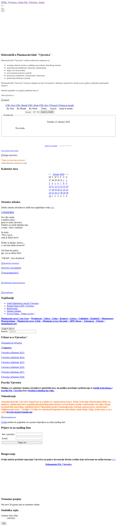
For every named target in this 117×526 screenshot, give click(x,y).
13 (58, 186)
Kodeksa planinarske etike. (41, 390)
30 (67, 193)
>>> (52, 207)
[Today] (44, 105)
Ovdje (4, 422)
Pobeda (100, 321)
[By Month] (21, 105)
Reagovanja (12, 308)
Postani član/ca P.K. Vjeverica (20, 306)
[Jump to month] (66, 105)
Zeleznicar (89, 321)
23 (67, 190)
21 (61, 190)
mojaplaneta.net (9, 323)
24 (50, 193)
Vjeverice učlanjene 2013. (13, 352)
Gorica (73, 318)
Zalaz (55, 318)
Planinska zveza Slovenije (55, 321)
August (56, 174)
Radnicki (94, 318)
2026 (62, 174)
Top (3, 523)
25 (53, 193)
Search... (5, 331)
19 (56, 190)
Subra (47, 318)
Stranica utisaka (14, 311)
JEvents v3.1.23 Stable (51, 146)
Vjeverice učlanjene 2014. (13, 357)
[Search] (53, 105)
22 (64, 190)
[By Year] (10, 105)
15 (64, 186)
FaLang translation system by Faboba (9, 150)
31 (50, 196)
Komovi (64, 318)
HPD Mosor (76, 321)
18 (53, 190)
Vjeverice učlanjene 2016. (13, 367)
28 (61, 193)
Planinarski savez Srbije (29, 321)
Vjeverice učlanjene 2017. (13, 372)
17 (50, 190)
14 (61, 186)
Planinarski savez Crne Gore (15, 318)
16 (67, 186)
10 (50, 186)
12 (56, 186)
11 (53, 186)
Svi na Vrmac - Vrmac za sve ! (20, 313)
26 (56, 193)
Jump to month (47, 112)
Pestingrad (36, 318)
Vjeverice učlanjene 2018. (13, 377)
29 (64, 193)
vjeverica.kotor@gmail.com (19, 412)
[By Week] (33, 105)
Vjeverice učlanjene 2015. (13, 362)
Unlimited (84, 318)
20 (58, 190)
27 (58, 193)
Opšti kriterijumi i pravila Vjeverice (23, 303)
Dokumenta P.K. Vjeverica (58, 464)
